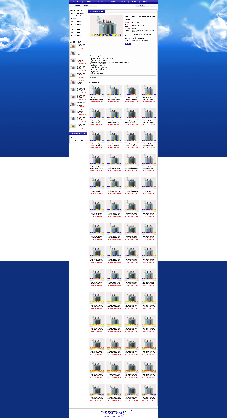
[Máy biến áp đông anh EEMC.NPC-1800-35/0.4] (96, 371)
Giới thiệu (88, 1)
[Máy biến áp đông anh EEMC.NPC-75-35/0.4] (96, 141)
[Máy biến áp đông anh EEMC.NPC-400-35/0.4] (131, 233)
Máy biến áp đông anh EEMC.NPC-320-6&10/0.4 (114, 214)
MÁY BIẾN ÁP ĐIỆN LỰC (81, 5)
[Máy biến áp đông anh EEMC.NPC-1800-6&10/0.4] (114, 348)
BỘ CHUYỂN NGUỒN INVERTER (76, 17)
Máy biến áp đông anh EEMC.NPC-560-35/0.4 (148, 260)
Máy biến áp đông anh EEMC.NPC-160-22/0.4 (114, 167)
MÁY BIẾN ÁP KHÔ (76, 32)
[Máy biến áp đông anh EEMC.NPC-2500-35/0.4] (148, 394)
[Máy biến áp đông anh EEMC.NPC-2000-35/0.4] (114, 371)
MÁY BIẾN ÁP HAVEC (76, 38)
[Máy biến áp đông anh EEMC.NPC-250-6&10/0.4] (131, 187)
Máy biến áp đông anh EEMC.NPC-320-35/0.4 (148, 214)
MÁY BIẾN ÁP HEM (76, 35)
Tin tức (134, 1)
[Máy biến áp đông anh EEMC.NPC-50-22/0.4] (148, 95)
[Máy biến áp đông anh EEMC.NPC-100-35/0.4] (148, 141)
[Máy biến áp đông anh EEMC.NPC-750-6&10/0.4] (148, 279)
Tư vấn (113, 1)
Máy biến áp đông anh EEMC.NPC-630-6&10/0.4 (96, 260)
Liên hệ (145, 1)
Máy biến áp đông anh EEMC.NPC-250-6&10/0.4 (131, 191)
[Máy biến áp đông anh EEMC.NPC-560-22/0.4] (148, 233)
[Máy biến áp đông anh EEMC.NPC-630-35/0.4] (114, 279)
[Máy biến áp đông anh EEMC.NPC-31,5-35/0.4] (114, 118)
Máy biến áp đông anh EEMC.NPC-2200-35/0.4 (97, 398)
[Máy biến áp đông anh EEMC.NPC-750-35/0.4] (131, 279)
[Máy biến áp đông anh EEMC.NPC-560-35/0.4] (148, 256)
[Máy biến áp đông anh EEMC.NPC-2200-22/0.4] (148, 371)
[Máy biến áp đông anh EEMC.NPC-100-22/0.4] (131, 141)
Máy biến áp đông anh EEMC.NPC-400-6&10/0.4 (114, 237)
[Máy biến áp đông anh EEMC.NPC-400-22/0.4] (96, 233)
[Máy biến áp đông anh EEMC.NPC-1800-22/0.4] (148, 348)
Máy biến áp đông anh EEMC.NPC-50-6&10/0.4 (114, 98)
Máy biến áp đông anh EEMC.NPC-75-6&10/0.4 (131, 121)
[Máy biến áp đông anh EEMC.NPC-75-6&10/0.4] (131, 118)
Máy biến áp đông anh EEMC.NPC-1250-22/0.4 (149, 306)
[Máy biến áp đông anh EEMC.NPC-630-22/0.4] (131, 256)
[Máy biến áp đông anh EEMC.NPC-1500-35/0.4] (148, 325)
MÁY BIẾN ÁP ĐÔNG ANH (77, 13)
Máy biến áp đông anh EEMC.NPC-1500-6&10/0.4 (96, 352)
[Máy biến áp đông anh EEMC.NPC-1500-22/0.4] (131, 325)
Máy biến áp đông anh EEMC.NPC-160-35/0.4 (148, 167)
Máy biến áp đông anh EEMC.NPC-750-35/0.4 (131, 283)
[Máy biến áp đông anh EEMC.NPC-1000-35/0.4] (131, 302)
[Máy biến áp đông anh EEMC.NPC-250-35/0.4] (96, 210)
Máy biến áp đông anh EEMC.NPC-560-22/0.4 (148, 237)
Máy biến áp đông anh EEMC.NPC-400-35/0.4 (131, 237)
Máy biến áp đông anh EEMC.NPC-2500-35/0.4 (149, 398)
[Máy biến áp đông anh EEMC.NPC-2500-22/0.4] (131, 394)
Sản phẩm (101, 1)
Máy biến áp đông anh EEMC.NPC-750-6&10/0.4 (148, 283)
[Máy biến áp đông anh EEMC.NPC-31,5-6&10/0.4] (96, 95)
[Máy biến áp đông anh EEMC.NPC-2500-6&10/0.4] (114, 394)
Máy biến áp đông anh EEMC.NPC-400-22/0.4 (96, 237)
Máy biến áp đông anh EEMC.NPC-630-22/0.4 (131, 260)
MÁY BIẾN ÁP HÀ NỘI (76, 21)
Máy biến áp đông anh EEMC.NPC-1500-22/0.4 (131, 329)
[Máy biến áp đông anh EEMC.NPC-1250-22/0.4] (148, 302)
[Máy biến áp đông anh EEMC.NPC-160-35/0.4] (148, 164)
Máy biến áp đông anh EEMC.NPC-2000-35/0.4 (114, 375)
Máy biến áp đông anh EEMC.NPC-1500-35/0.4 (149, 329)
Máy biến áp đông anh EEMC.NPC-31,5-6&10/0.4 (96, 98)
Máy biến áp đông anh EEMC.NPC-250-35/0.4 (96, 214)
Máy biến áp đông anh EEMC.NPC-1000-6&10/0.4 (114, 306)
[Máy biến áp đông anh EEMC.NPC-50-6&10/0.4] (114, 95)
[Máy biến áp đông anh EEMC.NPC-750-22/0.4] (96, 279)
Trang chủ (76, 1)
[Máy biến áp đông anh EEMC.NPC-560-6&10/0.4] (114, 256)
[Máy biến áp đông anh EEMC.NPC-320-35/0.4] (148, 210)
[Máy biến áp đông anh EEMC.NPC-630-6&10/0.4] (96, 256)
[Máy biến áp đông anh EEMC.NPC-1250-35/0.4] (96, 325)
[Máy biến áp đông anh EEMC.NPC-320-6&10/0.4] (114, 210)
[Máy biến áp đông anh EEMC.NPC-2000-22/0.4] (131, 348)
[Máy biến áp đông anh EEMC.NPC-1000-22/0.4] (96, 302)
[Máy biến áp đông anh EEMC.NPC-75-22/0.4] (148, 118)
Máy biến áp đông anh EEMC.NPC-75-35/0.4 (96, 144)
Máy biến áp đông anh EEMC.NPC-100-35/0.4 (148, 144)
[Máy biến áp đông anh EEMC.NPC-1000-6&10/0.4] (114, 302)
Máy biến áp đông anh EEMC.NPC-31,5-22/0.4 (131, 98)
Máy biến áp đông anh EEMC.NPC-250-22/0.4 (148, 191)
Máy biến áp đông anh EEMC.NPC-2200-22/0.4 (149, 375)
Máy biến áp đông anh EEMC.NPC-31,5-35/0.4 (114, 121)
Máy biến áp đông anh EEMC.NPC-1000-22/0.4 (97, 306)
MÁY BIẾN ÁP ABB (76, 24)
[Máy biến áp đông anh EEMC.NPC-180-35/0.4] (114, 187)
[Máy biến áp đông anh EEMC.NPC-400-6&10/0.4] (114, 233)
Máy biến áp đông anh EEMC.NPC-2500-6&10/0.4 (114, 398)
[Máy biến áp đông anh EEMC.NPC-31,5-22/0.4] (131, 95)
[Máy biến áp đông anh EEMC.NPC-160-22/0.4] (114, 164)
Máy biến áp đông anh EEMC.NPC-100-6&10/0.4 (114, 144)
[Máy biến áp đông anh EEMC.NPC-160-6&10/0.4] (96, 164)
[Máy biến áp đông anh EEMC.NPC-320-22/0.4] (131, 210)
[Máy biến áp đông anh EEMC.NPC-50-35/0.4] (96, 118)
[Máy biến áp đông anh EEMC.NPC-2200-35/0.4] (96, 394)
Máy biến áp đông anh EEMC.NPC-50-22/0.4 (148, 98)
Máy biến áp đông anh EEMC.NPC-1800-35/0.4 (97, 375)
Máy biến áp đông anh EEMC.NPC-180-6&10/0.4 (131, 167)
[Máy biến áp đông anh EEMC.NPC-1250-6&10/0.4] (114, 325)
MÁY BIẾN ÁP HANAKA (77, 29)
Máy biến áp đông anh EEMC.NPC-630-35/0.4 (114, 283)
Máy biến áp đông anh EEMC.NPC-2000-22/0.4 (131, 352)
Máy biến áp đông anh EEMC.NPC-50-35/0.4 (96, 121)
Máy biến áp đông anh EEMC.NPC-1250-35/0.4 (97, 329)
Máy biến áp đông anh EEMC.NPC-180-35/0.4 (114, 191)
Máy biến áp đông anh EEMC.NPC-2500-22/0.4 (131, 398)
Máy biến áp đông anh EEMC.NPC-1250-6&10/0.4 (114, 329)
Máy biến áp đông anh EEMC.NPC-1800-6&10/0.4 (114, 352)
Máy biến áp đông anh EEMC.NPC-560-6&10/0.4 (114, 260)
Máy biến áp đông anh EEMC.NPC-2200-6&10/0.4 (131, 375)
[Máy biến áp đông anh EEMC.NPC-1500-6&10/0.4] (96, 348)
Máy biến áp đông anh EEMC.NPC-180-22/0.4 (96, 191)
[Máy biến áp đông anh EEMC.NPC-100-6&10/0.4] (114, 141)
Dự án (123, 1)
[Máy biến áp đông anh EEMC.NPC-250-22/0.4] (148, 187)
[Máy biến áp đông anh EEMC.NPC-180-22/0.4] (96, 187)
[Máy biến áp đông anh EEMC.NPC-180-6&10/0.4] (131, 164)
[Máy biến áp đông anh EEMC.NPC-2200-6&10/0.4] (131, 371)
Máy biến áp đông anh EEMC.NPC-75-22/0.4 (148, 121)
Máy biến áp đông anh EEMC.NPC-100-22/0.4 (131, 144)
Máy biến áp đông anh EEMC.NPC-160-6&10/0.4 (96, 167)
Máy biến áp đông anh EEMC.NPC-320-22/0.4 (131, 214)
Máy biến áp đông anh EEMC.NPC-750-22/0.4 (96, 283)
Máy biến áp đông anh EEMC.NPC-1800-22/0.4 (149, 352)
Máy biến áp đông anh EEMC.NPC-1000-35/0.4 (131, 306)
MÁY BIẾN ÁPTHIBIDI (76, 27)
